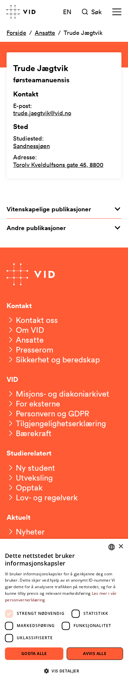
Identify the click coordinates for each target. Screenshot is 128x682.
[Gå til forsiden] (21, 11)
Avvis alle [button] (94, 653)
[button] (64, 670)
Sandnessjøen (31, 146)
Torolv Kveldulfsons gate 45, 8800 (58, 165)
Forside (16, 33)
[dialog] (64, 610)
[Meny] (116, 12)
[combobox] (111, 547)
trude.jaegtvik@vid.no (42, 113)
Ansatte (45, 33)
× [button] (120, 546)
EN (67, 11)
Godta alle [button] (34, 653)
